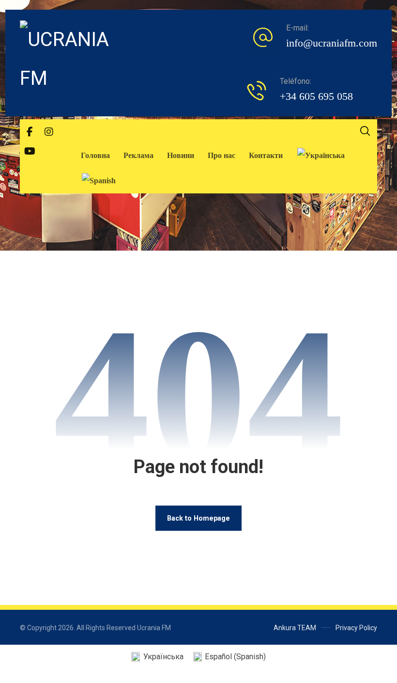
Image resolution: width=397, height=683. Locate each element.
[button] (29, 132)
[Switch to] (321, 155)
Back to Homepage (198, 518)
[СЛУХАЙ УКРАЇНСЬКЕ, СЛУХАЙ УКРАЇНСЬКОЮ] (73, 59)
